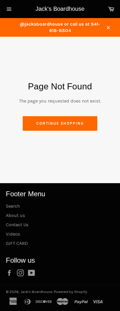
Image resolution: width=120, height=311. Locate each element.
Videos (13, 234)
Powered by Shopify (70, 291)
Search (13, 206)
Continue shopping (60, 123)
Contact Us (17, 224)
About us (15, 215)
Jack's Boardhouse (60, 9)
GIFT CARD (17, 243)
